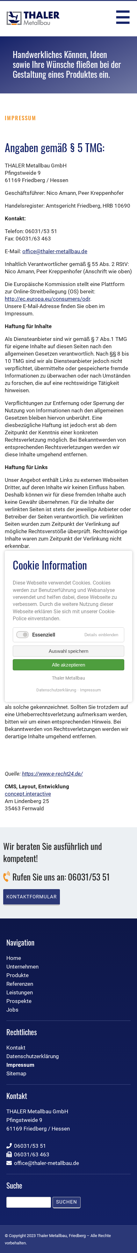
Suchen (66, 1202)
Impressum (90, 690)
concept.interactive (28, 794)
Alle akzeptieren (68, 664)
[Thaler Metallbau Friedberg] (33, 18)
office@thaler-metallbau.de (54, 251)
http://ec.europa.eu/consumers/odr (47, 299)
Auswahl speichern (68, 651)
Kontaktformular (31, 897)
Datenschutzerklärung (56, 690)
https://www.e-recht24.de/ (52, 773)
